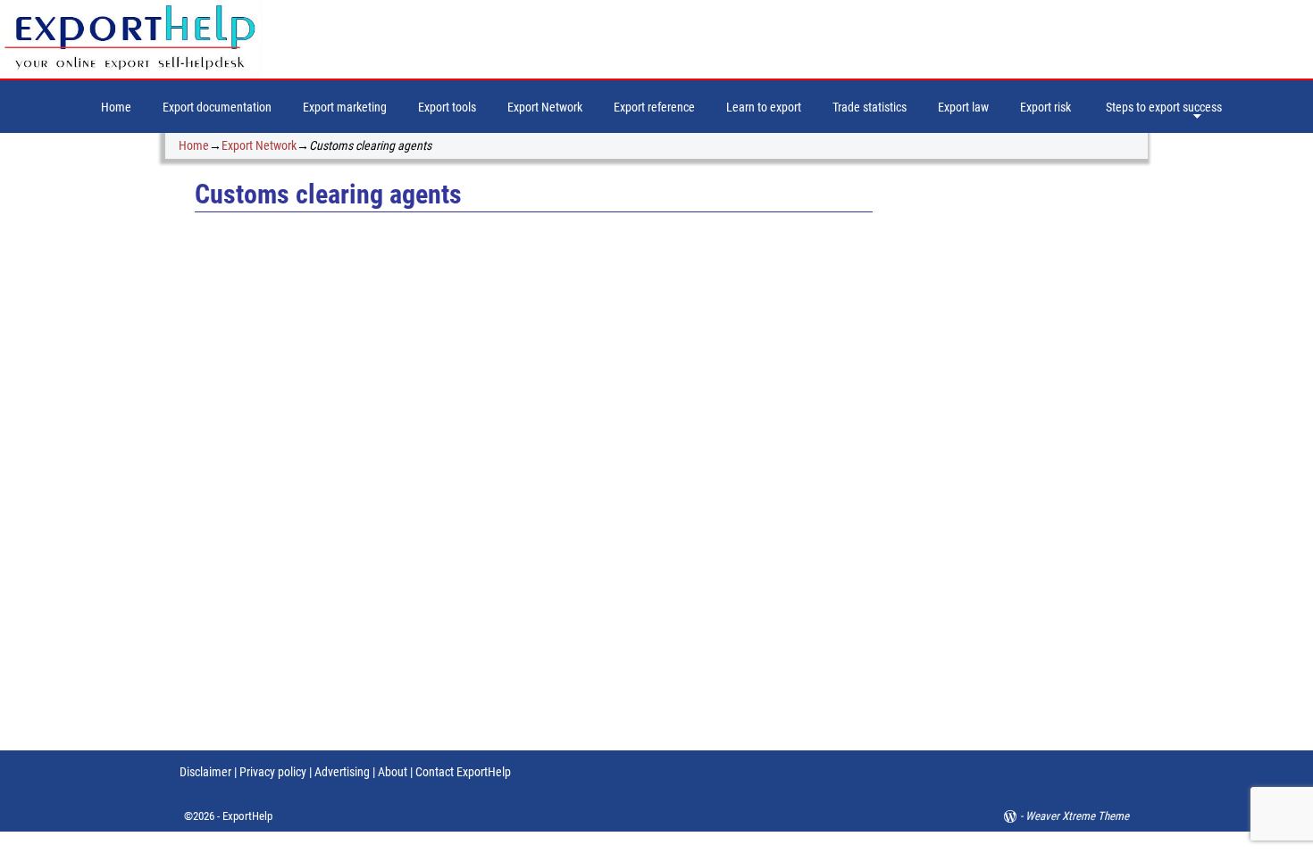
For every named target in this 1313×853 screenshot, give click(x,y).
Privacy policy (271, 772)
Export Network (544, 107)
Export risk (1045, 107)
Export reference (654, 107)
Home (116, 107)
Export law (963, 107)
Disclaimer (205, 772)
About (392, 772)
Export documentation (217, 107)
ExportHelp (247, 816)
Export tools (447, 107)
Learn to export (763, 107)
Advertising (342, 772)
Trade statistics (869, 107)
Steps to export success (1164, 107)
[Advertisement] (1025, 456)
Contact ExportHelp (463, 772)
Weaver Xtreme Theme (1077, 816)
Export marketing (345, 107)
